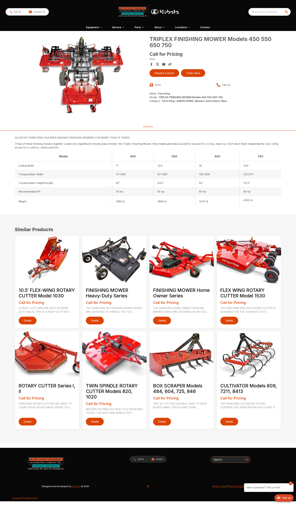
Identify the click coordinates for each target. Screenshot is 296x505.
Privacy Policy (220, 486)
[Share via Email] (164, 64)
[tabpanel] (81, 75)
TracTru (76, 486)
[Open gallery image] (81, 75)
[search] (286, 11)
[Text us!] (284, 498)
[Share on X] (157, 64)
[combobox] (269, 12)
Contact (205, 27)
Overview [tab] (148, 126)
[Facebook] (148, 486)
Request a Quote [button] (164, 73)
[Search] (246, 459)
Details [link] (27, 320)
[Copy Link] (170, 64)
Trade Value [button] (193, 73)
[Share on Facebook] (151, 64)
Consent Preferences (24, 498)
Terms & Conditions (239, 486)
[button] (15, 12)
